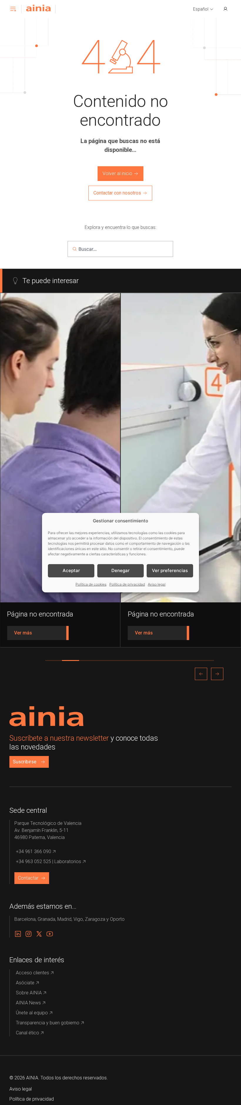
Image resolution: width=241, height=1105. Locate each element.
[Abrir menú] (12, 8)
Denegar (120, 570)
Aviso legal (156, 584)
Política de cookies (91, 584)
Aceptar (71, 570)
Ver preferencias (170, 570)
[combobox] (120, 249)
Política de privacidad (127, 584)
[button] (203, 9)
